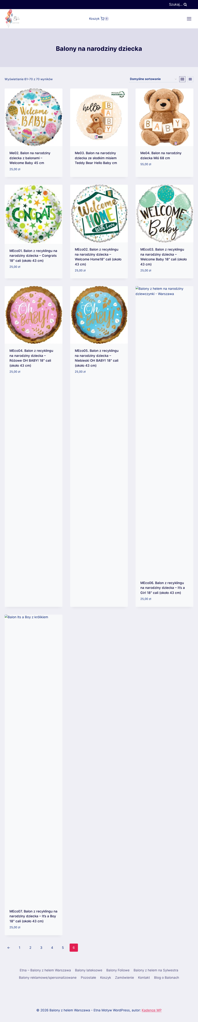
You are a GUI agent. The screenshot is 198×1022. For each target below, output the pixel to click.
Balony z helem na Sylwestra (156, 970)
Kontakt (144, 977)
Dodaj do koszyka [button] (155, 175)
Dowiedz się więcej (90, 175)
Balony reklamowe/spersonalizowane (48, 977)
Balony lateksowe (88, 970)
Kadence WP (152, 1010)
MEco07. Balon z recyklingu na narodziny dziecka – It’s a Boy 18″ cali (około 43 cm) (33, 916)
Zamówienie (124, 977)
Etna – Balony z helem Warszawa (45, 970)
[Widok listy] (190, 79)
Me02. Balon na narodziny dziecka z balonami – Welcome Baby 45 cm (29, 158)
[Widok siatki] (182, 79)
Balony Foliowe (118, 970)
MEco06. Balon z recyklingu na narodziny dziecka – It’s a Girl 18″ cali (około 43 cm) (162, 588)
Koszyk (105, 977)
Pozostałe (88, 977)
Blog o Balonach (166, 977)
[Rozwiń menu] (189, 18)
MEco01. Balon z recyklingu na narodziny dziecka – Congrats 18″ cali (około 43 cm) (33, 256)
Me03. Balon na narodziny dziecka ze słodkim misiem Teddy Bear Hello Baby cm (96, 158)
